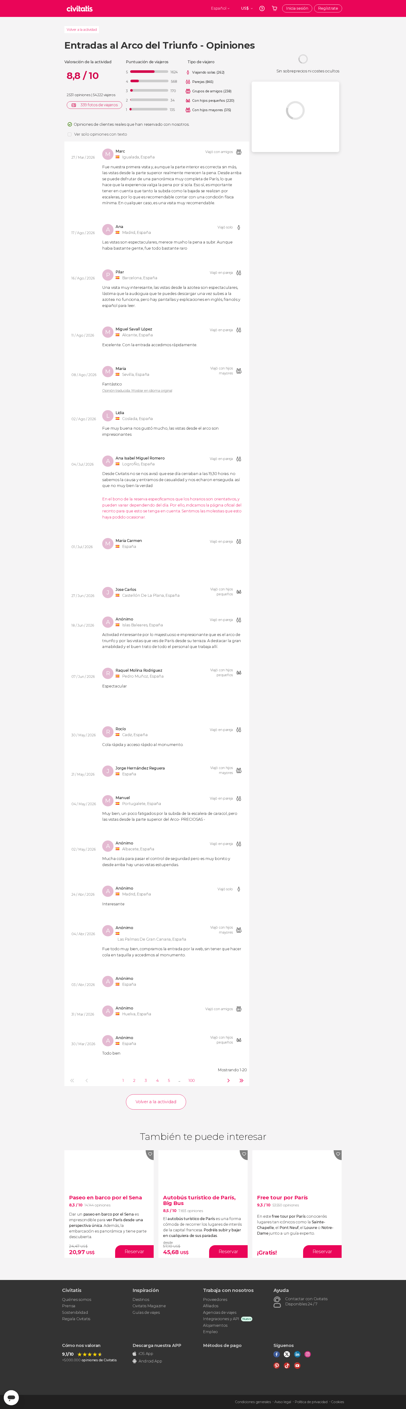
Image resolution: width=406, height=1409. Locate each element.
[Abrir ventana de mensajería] (11, 1397)
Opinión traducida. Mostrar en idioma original (137, 390)
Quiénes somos (76, 1299)
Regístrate (328, 8)
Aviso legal (282, 1402)
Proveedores (215, 1299)
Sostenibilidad (75, 1312)
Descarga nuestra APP (157, 1345)
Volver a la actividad (82, 29)
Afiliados (210, 1306)
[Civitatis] (79, 8)
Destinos (141, 1299)
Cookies (337, 1402)
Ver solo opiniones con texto (100, 134)
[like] (150, 1155)
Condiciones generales (253, 1402)
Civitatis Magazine (149, 1306)
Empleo (210, 1332)
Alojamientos (215, 1325)
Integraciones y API (221, 1319)
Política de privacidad (311, 1402)
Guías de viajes (146, 1312)
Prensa (68, 1306)
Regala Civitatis (76, 1319)
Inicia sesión (297, 8)
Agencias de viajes (219, 1312)
